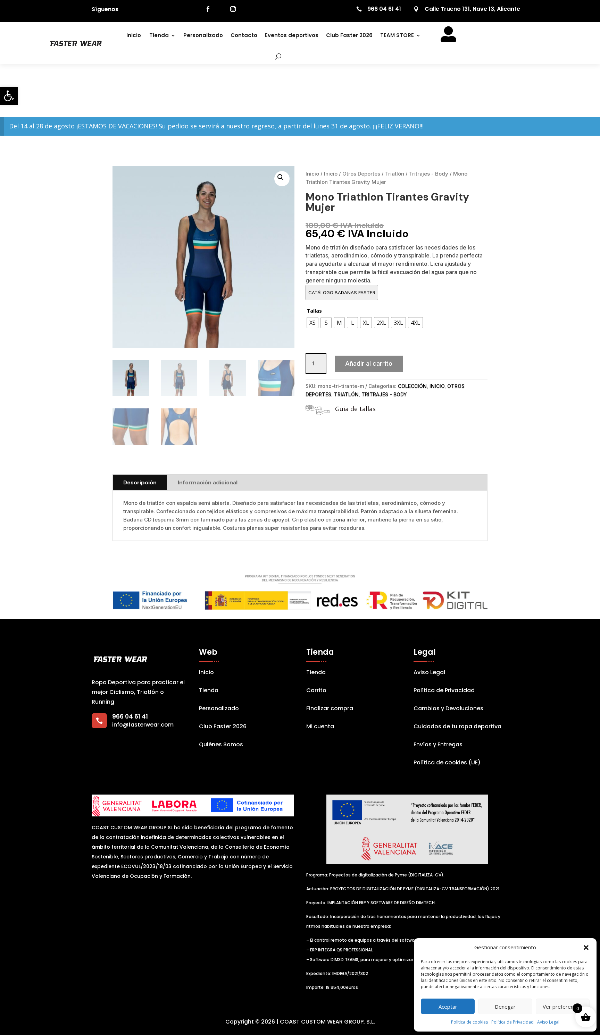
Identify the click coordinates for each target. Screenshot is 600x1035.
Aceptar (448, 1006)
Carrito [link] (316, 691)
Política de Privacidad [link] (512, 1022)
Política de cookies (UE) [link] (447, 763)
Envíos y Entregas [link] (438, 745)
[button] (586, 947)
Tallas (314, 310)
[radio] (312, 322)
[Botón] (273, 56)
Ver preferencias (563, 1006)
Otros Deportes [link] (361, 173)
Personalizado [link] (203, 35)
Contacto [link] (244, 35)
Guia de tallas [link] (355, 409)
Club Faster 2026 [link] (349, 35)
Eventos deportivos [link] (291, 35)
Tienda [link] (159, 35)
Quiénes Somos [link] (221, 745)
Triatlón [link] (394, 173)
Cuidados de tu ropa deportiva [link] (457, 727)
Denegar (505, 1006)
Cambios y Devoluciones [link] (448, 709)
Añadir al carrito (368, 363)
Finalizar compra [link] (329, 709)
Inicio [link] (133, 35)
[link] (9, 96)
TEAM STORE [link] (397, 35)
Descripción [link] (140, 482)
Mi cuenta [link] (320, 727)
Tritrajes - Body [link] (428, 173)
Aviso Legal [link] (548, 1022)
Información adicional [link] (208, 482)
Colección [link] (412, 386)
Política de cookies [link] (469, 1022)
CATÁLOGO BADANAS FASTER (341, 292)
